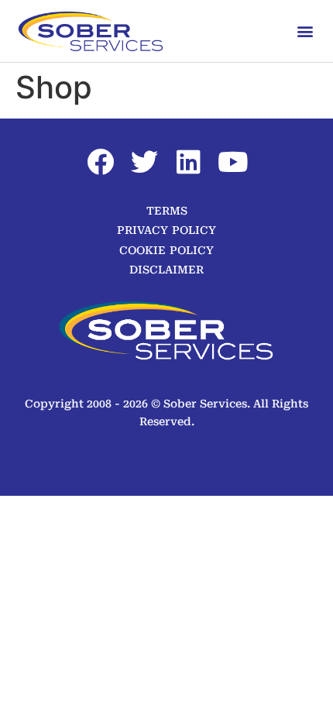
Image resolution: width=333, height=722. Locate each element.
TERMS (166, 211)
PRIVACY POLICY (166, 230)
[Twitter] (145, 162)
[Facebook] (100, 162)
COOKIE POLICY (166, 250)
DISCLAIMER (166, 269)
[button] (305, 30)
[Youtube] (233, 162)
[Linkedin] (189, 162)
